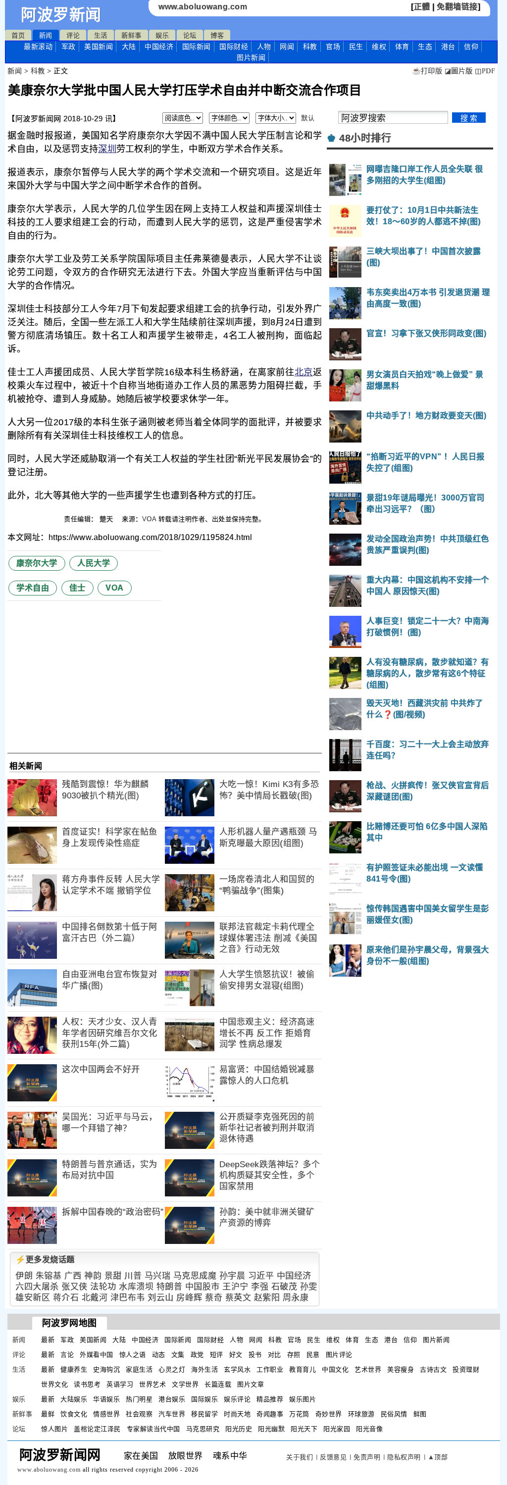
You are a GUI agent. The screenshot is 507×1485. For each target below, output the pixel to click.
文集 (178, 1354)
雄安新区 (32, 1297)
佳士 (77, 588)
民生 (356, 46)
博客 (217, 35)
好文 (236, 1354)
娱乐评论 (237, 1399)
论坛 (190, 35)
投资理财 (466, 1369)
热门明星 (139, 1399)
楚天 (107, 519)
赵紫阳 (267, 1297)
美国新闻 (98, 46)
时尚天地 (237, 1414)
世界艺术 (152, 1384)
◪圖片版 (459, 71)
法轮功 (103, 1286)
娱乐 (162, 35)
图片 (251, 57)
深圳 (107, 149)
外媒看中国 (96, 1354)
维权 (379, 46)
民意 (313, 1354)
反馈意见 (333, 1457)
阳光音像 (369, 1429)
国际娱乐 (204, 1399)
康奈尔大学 (36, 563)
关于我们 (299, 1457)
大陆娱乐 (73, 1399)
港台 (448, 46)
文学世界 (185, 1384)
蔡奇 (213, 1297)
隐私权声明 (404, 1457)
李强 (259, 1286)
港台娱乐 (171, 1399)
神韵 (92, 1276)
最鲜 (47, 1414)
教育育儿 (302, 1369)
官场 (333, 46)
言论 (67, 1354)
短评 (216, 1354)
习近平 (261, 1276)
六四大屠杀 (37, 1286)
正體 (422, 6)
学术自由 (32, 588)
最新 (38, 46)
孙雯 (308, 1286)
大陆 (129, 46)
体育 (402, 46)
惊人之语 (132, 1354)
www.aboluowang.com (202, 6)
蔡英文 (238, 1297)
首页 (18, 35)
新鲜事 (131, 35)
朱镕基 (49, 1276)
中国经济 (159, 46)
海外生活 (204, 1369)
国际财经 (233, 46)
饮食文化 (73, 1414)
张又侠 (74, 1286)
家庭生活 (139, 1369)
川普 (133, 1276)
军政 (68, 46)
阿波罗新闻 (61, 15)
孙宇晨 (232, 1276)
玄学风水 (237, 1369)
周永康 (296, 1297)
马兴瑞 (158, 1276)
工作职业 (269, 1369)
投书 (255, 1354)
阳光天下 (304, 1429)
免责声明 (367, 1457)
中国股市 (202, 1286)
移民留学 (204, 1414)
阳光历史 (238, 1429)
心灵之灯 (171, 1369)
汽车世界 (171, 1414)
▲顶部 (438, 1457)
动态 (158, 1354)
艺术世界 (368, 1369)
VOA (149, 519)
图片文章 (250, 1384)
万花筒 (299, 1414)
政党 (197, 1354)
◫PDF (485, 71)
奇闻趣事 (269, 1414)
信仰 (471, 46)
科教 (310, 46)
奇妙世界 (328, 1414)
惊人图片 (54, 1429)
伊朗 (24, 1276)
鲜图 (420, 1414)
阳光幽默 (271, 1429)
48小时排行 (365, 138)
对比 (274, 1354)
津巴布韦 (127, 1297)
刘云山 (161, 1297)
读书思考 (87, 1384)
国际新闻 (196, 46)
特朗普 (169, 1286)
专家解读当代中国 (153, 1429)
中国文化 (335, 1369)
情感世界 (106, 1414)
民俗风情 (394, 1414)
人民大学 (93, 563)
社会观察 (139, 1414)
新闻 (45, 35)
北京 (304, 372)
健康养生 (73, 1369)
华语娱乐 (106, 1399)
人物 (264, 46)
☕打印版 (427, 71)
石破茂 (284, 1286)
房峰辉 (189, 1297)
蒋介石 (66, 1297)
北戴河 (95, 1297)
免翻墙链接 (457, 6)
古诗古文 (433, 1369)
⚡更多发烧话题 (45, 1259)
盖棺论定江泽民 (97, 1429)
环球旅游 (361, 1414)
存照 (294, 1354)
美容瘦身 (400, 1369)
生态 (425, 46)
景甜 (113, 1276)
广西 (73, 1276)
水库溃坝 (136, 1286)
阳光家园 (336, 1429)
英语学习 (119, 1384)
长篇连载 (217, 1384)
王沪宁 (235, 1286)
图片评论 (339, 1354)
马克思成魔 (195, 1276)
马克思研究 (203, 1429)
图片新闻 (436, 1339)
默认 (307, 118)
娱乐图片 (302, 1399)
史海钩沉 (106, 1369)
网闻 (287, 46)
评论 (73, 35)
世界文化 (54, 1384)
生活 (100, 35)
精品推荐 (269, 1399)
